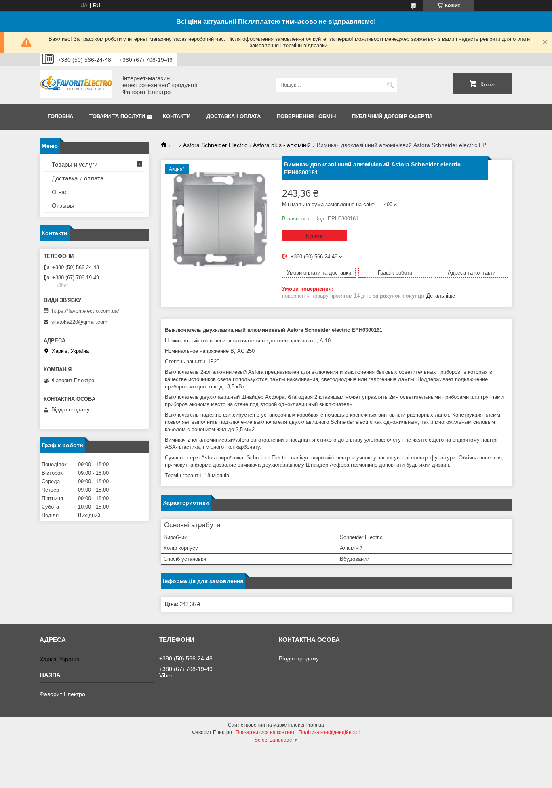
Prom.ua (314, 725)
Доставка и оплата (77, 178)
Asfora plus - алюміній (282, 145)
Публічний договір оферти (392, 116)
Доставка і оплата (233, 116)
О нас (60, 192)
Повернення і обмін (306, 116)
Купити (314, 236)
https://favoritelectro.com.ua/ (85, 311)
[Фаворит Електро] (76, 85)
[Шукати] (390, 85)
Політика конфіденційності (329, 732)
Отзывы (63, 205)
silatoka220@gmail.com (79, 322)
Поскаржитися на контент (265, 732)
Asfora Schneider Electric (215, 145)
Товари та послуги (117, 116)
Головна (60, 116)
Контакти (176, 116)
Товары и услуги (74, 164)
